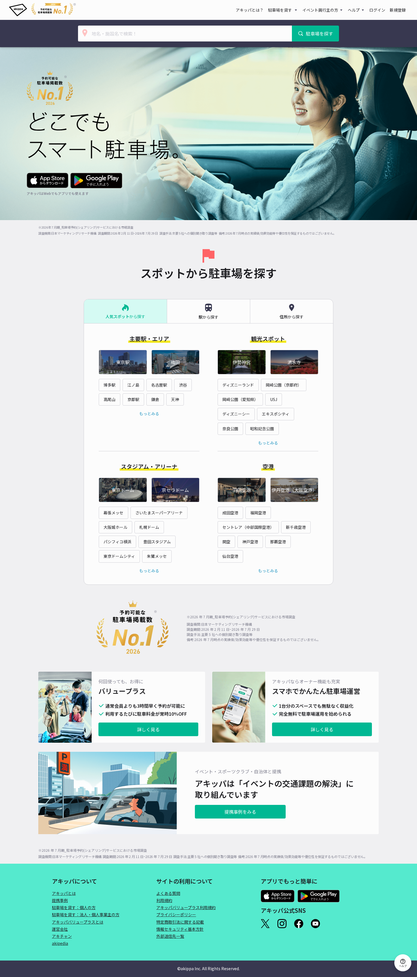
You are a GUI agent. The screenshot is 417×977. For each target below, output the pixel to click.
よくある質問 (168, 893)
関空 (226, 541)
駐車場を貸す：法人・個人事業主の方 (85, 914)
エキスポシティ (275, 414)
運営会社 (60, 929)
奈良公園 (230, 428)
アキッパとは (64, 893)
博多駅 (109, 385)
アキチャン (62, 936)
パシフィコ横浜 (117, 541)
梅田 (175, 362)
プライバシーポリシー (176, 914)
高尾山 (109, 399)
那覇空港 (278, 541)
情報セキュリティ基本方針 (180, 929)
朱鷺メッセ (157, 556)
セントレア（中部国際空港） (248, 527)
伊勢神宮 (242, 362)
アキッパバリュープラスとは (77, 922)
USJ (273, 399)
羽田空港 (242, 490)
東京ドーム (122, 490)
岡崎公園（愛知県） (240, 399)
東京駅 (123, 362)
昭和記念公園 (262, 428)
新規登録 (398, 10)
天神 (175, 399)
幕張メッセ (113, 512)
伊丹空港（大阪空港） (294, 490)
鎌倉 (155, 399)
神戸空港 (250, 541)
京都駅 (133, 399)
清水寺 (294, 362)
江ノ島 (133, 385)
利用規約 (164, 900)
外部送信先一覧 (170, 936)
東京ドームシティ (119, 556)
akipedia (60, 943)
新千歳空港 (296, 527)
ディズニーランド (238, 385)
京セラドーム (175, 490)
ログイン (377, 10)
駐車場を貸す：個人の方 (74, 907)
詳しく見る (148, 729)
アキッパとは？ (250, 10)
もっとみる (149, 413)
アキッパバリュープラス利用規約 (186, 907)
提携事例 (60, 900)
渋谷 (183, 385)
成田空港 (230, 512)
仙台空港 (230, 556)
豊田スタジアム (157, 541)
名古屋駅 (159, 385)
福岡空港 (258, 512)
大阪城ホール (115, 527)
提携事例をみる (240, 811)
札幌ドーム (149, 527)
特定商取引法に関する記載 (180, 922)
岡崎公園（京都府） (284, 385)
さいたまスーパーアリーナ (159, 512)
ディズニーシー (236, 414)
